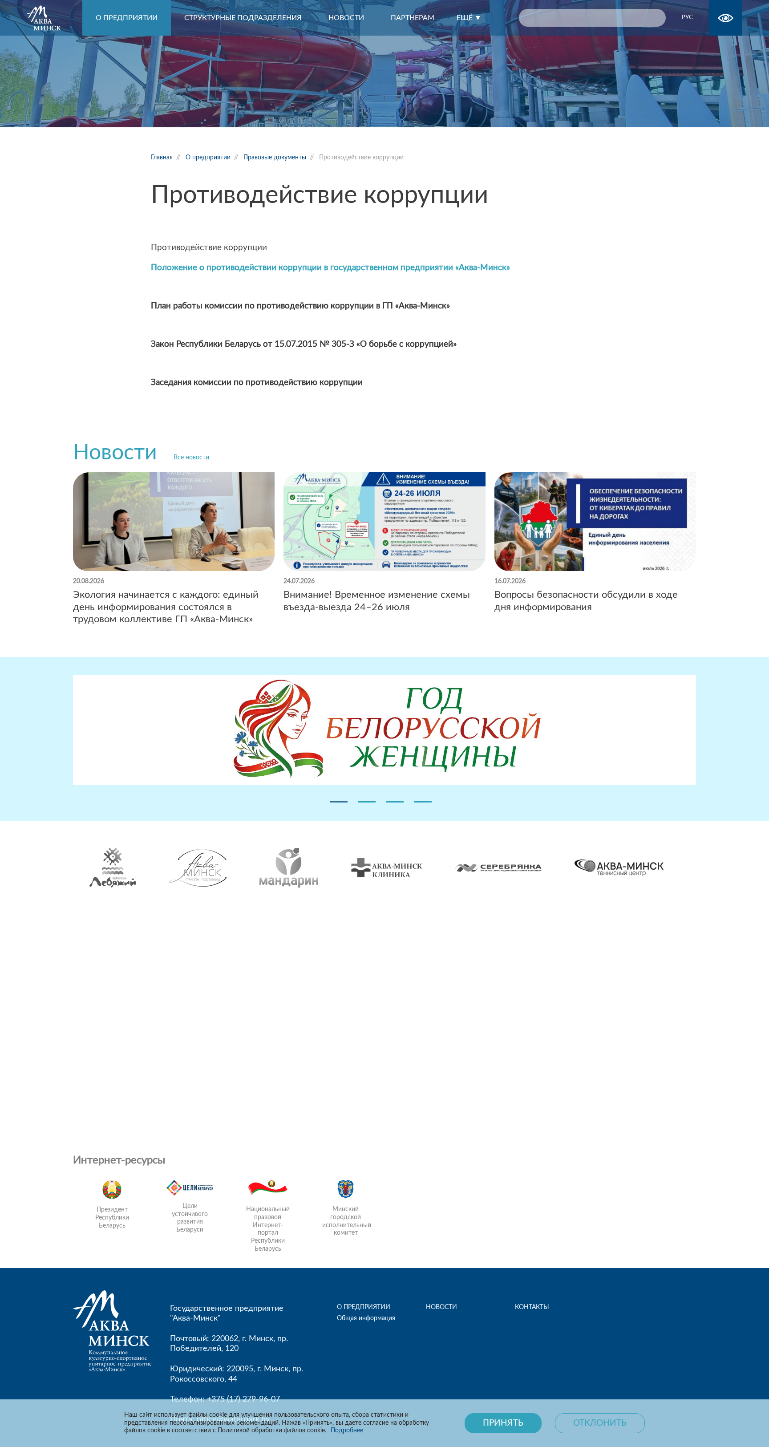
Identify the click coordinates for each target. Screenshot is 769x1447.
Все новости (191, 457)
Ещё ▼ (469, 17)
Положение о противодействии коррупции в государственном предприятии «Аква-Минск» (330, 267)
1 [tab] (338, 801)
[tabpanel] (384, 731)
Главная (162, 157)
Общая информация (366, 1318)
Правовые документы (274, 157)
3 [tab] (394, 801)
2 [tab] (366, 801)
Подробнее (347, 1430)
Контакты (532, 1307)
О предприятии (208, 157)
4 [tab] (423, 801)
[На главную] (54, 18)
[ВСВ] (725, 18)
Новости (115, 452)
